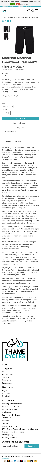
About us (5, 421)
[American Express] (15, 461)
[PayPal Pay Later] (35, 461)
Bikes (4, 372)
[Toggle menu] (37, 10)
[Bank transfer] (18, 461)
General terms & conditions (13, 432)
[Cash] (5, 461)
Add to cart (20, 119)
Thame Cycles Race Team (12, 426)
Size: (4, 103)
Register (5, 391)
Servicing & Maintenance (12, 404)
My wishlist (6, 396)
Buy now (20, 127)
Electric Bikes (7, 375)
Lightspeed (5, 458)
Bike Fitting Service (9, 409)
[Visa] (11, 461)
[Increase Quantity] (8, 113)
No (17, 4)
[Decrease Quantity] (4, 113)
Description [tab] (8, 141)
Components (7, 383)
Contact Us (6, 418)
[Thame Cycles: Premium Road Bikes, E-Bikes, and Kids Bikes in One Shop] (4, 10)
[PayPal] (28, 461)
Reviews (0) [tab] (19, 141)
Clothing (5, 377)
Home (4, 17)
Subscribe (32, 446)
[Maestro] (21, 461)
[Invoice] (25, 461)
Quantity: (5, 109)
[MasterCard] (8, 461)
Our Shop (5, 423)
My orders (6, 393)
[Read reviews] (9, 96)
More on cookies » (25, 4)
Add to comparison (10, 131)
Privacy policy (7, 435)
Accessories (6, 380)
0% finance (6, 412)
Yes (12, 4)
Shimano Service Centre (11, 407)
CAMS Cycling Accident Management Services (20, 429)
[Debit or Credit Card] (31, 461)
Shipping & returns (9, 438)
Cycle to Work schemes (11, 415)
